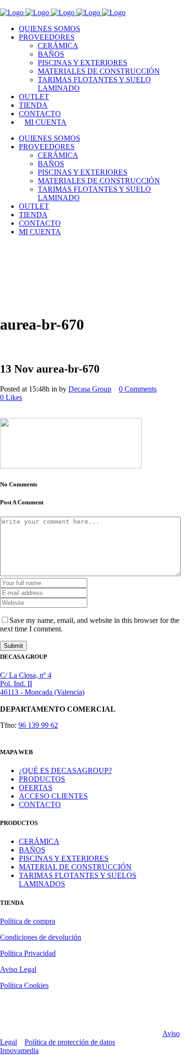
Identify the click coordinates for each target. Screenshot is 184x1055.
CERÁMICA (39, 841)
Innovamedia (19, 1050)
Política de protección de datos (70, 1042)
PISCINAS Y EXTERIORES (64, 858)
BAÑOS (32, 850)
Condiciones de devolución (40, 937)
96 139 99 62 (38, 725)
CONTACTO (40, 804)
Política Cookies (24, 985)
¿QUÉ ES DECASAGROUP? (65, 770)
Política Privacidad (28, 953)
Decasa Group (89, 389)
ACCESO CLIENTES (53, 796)
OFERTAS (35, 787)
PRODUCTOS (42, 779)
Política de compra (27, 921)
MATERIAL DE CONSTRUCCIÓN (75, 867)
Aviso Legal (18, 969)
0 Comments (138, 389)
